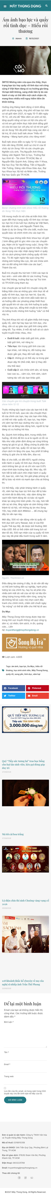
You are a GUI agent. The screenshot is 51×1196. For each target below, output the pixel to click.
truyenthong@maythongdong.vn (22, 630)
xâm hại (36, 674)
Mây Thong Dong (40, 670)
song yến (19, 674)
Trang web (9, 1076)
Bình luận (9, 1022)
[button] (5, 6)
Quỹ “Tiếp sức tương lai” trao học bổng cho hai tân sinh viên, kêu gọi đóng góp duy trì (23, 764)
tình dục (28, 674)
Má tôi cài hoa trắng (13, 834)
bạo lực (22, 666)
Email (7, 1064)
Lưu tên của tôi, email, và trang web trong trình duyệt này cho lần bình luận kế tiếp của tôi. (25, 1092)
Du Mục (30, 666)
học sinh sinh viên (22, 670)
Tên (6, 1052)
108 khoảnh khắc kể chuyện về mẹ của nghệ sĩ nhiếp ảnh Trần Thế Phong (23, 982)
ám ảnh (15, 666)
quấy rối (10, 674)
